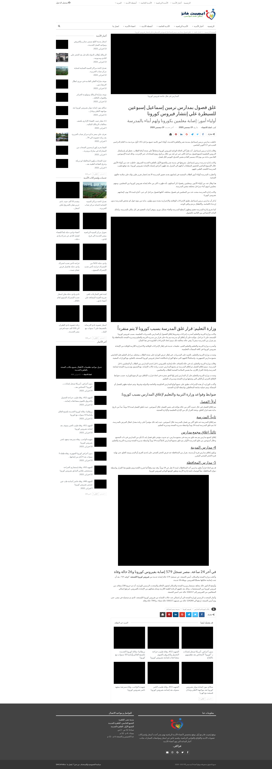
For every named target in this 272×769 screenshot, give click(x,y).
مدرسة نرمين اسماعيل (172, 609)
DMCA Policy (61, 764)
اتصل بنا (115, 26)
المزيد (119, 3)
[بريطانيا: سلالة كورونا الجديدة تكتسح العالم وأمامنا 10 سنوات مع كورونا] (129, 638)
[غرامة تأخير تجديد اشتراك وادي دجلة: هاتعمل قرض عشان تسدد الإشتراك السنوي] (67, 252)
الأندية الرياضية (162, 3)
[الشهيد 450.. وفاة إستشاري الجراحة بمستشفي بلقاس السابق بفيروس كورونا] (100, 470)
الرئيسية (187, 3)
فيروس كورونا (187, 609)
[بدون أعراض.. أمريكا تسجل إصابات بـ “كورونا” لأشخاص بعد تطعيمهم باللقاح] (197, 638)
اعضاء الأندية (130, 26)
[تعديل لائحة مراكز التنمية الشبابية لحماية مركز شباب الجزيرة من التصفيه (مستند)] (62, 70)
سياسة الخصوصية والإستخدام (91, 764)
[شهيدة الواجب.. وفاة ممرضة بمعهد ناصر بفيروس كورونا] (129, 673)
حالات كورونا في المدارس (201, 609)
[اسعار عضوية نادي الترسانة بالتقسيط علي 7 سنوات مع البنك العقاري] (94, 313)
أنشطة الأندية (131, 3)
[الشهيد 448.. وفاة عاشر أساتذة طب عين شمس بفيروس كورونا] (100, 484)
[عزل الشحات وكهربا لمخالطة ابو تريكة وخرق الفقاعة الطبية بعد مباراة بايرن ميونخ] (62, 163)
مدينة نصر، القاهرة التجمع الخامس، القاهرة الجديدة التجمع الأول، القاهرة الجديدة (121, 723)
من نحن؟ (76, 764)
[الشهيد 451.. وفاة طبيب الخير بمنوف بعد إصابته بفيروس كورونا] (163, 673)
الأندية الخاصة (146, 3)
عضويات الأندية (106, 274)
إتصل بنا (69, 764)
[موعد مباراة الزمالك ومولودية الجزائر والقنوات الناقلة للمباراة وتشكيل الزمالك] (62, 97)
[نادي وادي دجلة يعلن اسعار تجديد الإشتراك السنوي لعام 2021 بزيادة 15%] (67, 282)
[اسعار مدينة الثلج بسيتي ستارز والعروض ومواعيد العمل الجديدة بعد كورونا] (62, 44)
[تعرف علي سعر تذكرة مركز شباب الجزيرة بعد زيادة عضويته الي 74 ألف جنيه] (62, 137)
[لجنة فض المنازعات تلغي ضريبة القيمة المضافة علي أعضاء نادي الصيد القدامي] (94, 282)
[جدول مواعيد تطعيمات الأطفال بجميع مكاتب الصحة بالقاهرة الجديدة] (81, 362)
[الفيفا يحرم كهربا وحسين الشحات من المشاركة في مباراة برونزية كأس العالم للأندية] (62, 150)
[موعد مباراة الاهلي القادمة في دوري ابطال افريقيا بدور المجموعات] (62, 84)
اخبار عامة (81, 363)
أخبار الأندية (177, 3)
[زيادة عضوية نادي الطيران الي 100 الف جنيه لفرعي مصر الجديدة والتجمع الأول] (67, 313)
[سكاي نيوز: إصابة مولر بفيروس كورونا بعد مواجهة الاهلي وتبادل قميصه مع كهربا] (197, 673)
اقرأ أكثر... (177, 746)
